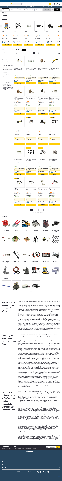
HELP (3, 461)
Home (3, 12)
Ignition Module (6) (6, 74)
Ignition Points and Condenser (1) (7, 70)
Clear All (24, 49)
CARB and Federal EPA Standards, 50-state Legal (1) (7, 85)
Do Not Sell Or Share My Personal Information (44, 478)
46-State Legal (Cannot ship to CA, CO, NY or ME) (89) (7, 82)
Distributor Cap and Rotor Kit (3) (8, 65)
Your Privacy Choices (14, 478)
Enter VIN (57, 9)
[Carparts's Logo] (7, 3)
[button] (20, 50)
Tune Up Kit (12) (5, 67)
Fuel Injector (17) (5, 72)
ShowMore (31, 296)
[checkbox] (2, 61)
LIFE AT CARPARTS (5, 458)
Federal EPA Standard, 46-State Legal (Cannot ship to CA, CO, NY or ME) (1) (8, 88)
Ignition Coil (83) (5, 63)
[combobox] (5, 9)
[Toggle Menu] (2, 4)
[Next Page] (45, 210)
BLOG (3, 464)
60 (39, 53)
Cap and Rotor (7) (5, 61)
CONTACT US (4, 467)
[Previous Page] (29, 210)
